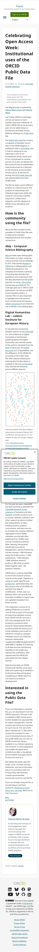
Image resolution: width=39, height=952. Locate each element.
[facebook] (23, 890)
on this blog (27, 364)
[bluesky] (16, 890)
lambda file (9, 584)
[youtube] (10, 895)
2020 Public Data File (17, 140)
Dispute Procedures (19, 937)
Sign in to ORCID (19, 14)
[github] (23, 895)
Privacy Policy (19, 923)
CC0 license (27, 903)
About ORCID (19, 920)
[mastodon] (29, 890)
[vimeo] (17, 895)
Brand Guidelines (19, 941)
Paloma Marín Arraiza (13, 110)
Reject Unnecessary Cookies (19, 485)
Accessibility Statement (19, 930)
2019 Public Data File (23, 175)
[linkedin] (10, 890)
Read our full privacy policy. (14, 479)
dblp (7, 255)
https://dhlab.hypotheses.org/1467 (18, 448)
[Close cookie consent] (34, 452)
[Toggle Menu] (4, 17)
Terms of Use (19, 927)
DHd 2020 (29, 331)
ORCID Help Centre (19, 934)
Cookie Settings (19, 944)
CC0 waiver (25, 148)
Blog (7, 797)
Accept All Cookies (19, 492)
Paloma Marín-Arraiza (18, 818)
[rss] (29, 896)
